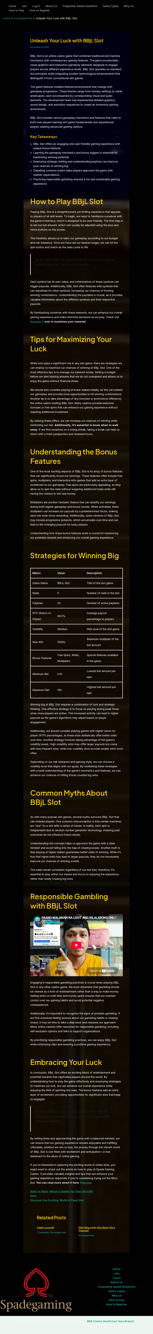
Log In (36, 6)
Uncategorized (58, 1232)
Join (24, 6)
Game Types (110, 6)
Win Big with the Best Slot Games (96, 1229)
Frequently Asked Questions (80, 6)
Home (12, 6)
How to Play (16, 10)
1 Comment (42, 1232)
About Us (51, 6)
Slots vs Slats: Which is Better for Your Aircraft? (62, 1191)
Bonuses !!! (37, 321)
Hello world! (45, 1227)
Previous (86, 1182)
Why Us (129, 6)
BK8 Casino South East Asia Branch (110, 1321)
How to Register (39, 10)
